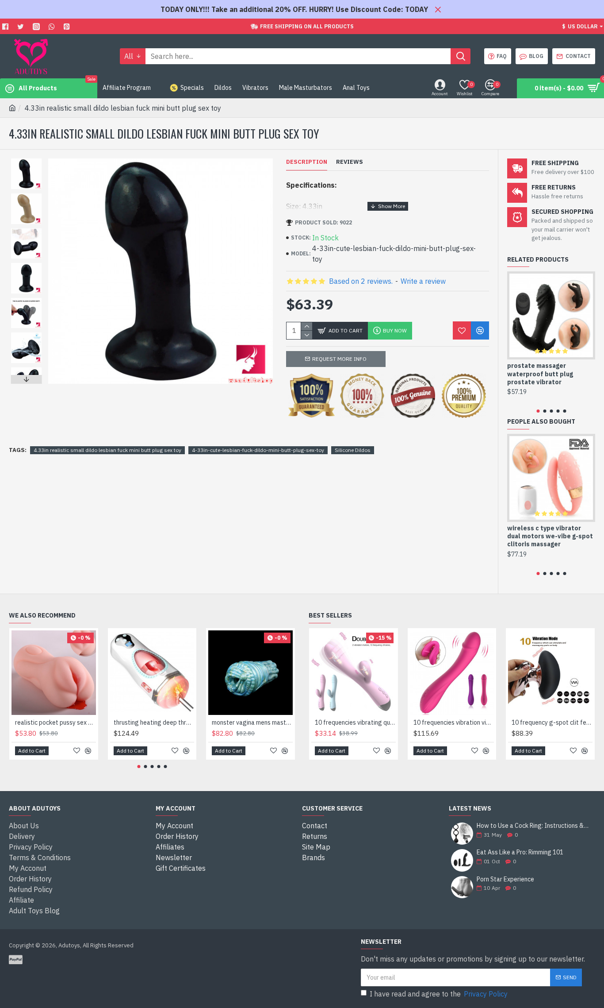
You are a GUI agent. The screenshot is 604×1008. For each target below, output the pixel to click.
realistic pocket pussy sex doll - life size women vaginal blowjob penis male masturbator (55, 722)
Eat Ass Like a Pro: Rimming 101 (520, 852)
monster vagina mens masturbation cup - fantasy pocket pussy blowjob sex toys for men (252, 722)
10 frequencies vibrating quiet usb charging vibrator (355, 722)
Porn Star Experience (505, 879)
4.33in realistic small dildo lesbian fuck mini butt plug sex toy (107, 450)
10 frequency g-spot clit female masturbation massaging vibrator (552, 722)
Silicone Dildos (353, 450)
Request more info (339, 358)
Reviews (349, 162)
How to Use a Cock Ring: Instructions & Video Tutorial (533, 826)
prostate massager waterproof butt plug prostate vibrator (540, 374)
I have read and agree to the (439, 993)
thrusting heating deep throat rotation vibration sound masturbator (154, 722)
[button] (26, 160)
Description (306, 162)
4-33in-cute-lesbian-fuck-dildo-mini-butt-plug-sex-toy (258, 450)
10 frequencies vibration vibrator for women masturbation (453, 722)
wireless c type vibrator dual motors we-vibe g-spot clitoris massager (550, 536)
